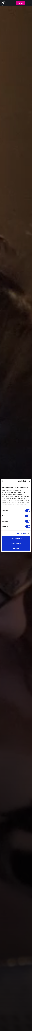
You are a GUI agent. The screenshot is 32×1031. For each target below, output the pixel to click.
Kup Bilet (20, 3)
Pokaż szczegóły (21, 533)
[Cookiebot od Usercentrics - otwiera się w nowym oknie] (19, 481)
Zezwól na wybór (16, 543)
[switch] (27, 516)
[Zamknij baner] (29, 481)
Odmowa (16, 548)
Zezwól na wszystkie (16, 538)
